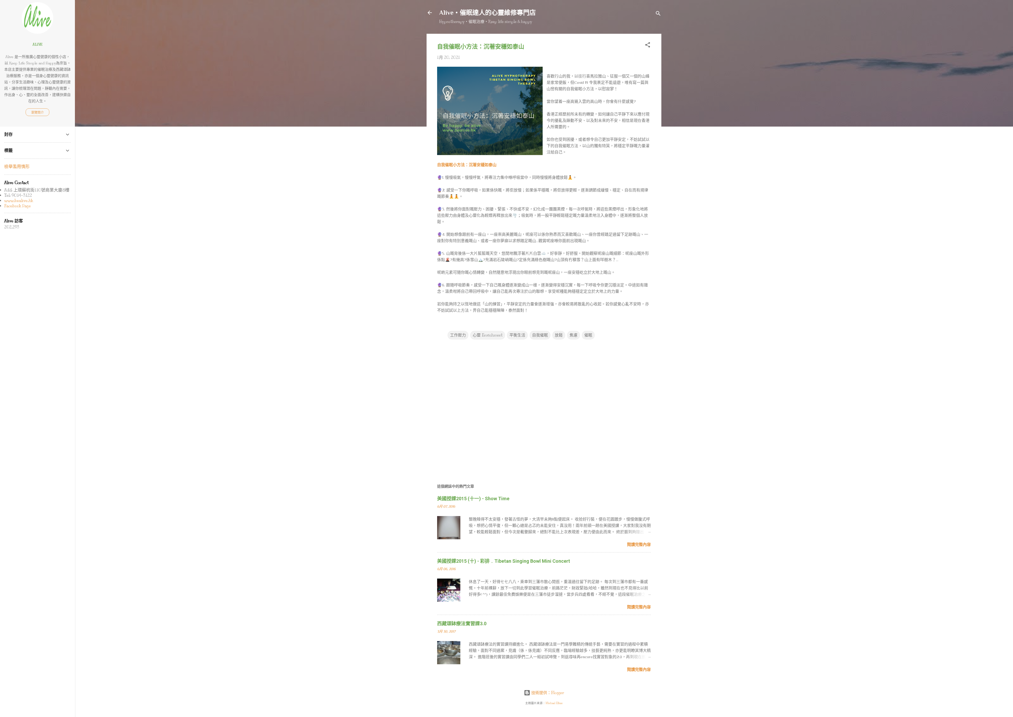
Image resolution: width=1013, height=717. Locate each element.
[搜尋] (658, 14)
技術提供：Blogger (547, 692)
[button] (647, 46)
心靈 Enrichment (488, 335)
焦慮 (573, 335)
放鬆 (559, 335)
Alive (37, 44)
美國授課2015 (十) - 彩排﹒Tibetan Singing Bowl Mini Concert (503, 561)
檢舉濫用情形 (17, 166)
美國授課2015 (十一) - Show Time (473, 498)
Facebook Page (17, 206)
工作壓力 (458, 335)
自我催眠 (540, 335)
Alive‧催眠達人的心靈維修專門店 (487, 12)
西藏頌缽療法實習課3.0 (461, 623)
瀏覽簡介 (37, 112)
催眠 (588, 335)
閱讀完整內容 (639, 544)
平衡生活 (517, 335)
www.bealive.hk (18, 200)
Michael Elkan (554, 703)
